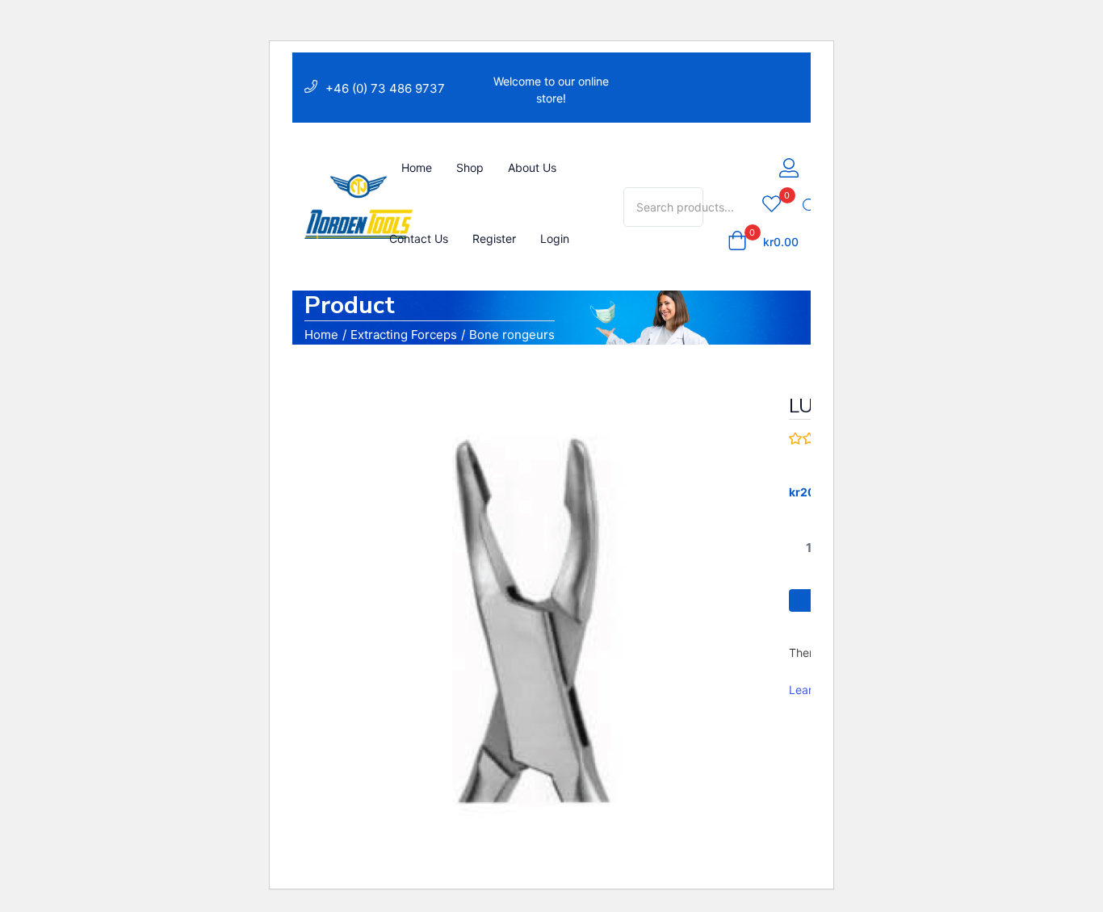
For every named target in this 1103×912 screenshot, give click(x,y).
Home (416, 167)
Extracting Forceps (403, 334)
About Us (532, 167)
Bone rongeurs (512, 334)
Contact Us (418, 238)
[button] (763, 242)
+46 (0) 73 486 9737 (385, 88)
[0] (771, 205)
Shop (470, 167)
